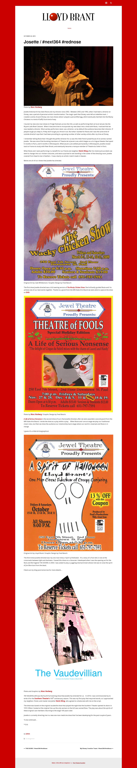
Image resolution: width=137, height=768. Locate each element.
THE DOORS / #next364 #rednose (36, 748)
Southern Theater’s (42, 698)
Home (69, 28)
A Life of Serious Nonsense (33, 419)
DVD (27, 292)
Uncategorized (30, 739)
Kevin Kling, (60, 701)
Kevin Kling (83, 151)
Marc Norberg (36, 107)
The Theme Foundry (79, 763)
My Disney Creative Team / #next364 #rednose (96, 748)
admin (28, 734)
